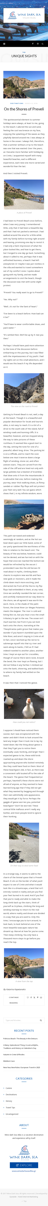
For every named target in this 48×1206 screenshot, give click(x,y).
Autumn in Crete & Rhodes (14, 1054)
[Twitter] (34, 997)
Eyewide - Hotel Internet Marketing (24, 1196)
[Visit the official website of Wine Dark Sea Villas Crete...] (24, 1159)
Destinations (16, 103)
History (9, 1101)
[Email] (41, 997)
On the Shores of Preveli (24, 109)
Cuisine (9, 1088)
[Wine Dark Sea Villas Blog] (24, 15)
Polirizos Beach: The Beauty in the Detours (20, 1038)
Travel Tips (10, 1107)
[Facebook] (31, 997)
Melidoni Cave (9, 1061)
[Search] (43, 44)
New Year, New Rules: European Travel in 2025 (21, 1067)
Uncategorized (12, 1114)
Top (25, 1201)
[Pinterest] (37, 997)
